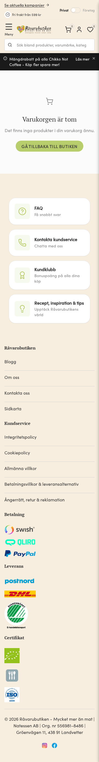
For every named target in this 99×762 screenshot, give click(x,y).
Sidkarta (12, 408)
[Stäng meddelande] (94, 58)
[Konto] (79, 29)
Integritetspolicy (20, 437)
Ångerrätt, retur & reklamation (34, 499)
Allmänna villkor (20, 468)
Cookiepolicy (17, 452)
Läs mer (83, 59)
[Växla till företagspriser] (76, 10)
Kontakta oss (17, 393)
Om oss (11, 377)
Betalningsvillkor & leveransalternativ (41, 484)
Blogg (10, 361)
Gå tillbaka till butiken (49, 146)
